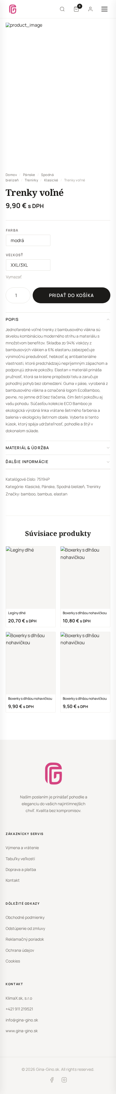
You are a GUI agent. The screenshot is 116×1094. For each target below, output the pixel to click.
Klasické (51, 180)
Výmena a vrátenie (22, 847)
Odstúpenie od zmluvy (25, 928)
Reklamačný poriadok (25, 939)
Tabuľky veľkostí (20, 858)
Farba (12, 230)
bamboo (28, 494)
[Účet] (90, 9)
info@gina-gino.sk (22, 1020)
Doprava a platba (21, 869)
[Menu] (104, 9)
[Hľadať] (62, 9)
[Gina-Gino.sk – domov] (13, 9)
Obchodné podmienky (25, 917)
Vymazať (14, 276)
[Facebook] (52, 1081)
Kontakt (13, 880)
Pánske (29, 174)
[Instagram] (64, 1081)
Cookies (13, 961)
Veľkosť (14, 255)
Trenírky (31, 180)
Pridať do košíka (71, 295)
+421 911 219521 (19, 1009)
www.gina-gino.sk (22, 1030)
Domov (11, 174)
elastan (60, 494)
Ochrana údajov (20, 950)
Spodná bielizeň (70, 486)
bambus (44, 494)
